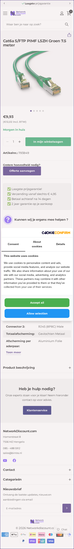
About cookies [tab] (37, 244)
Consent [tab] (13, 244)
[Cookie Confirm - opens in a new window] (56, 232)
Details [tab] (60, 244)
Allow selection (37, 313)
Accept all (37, 302)
